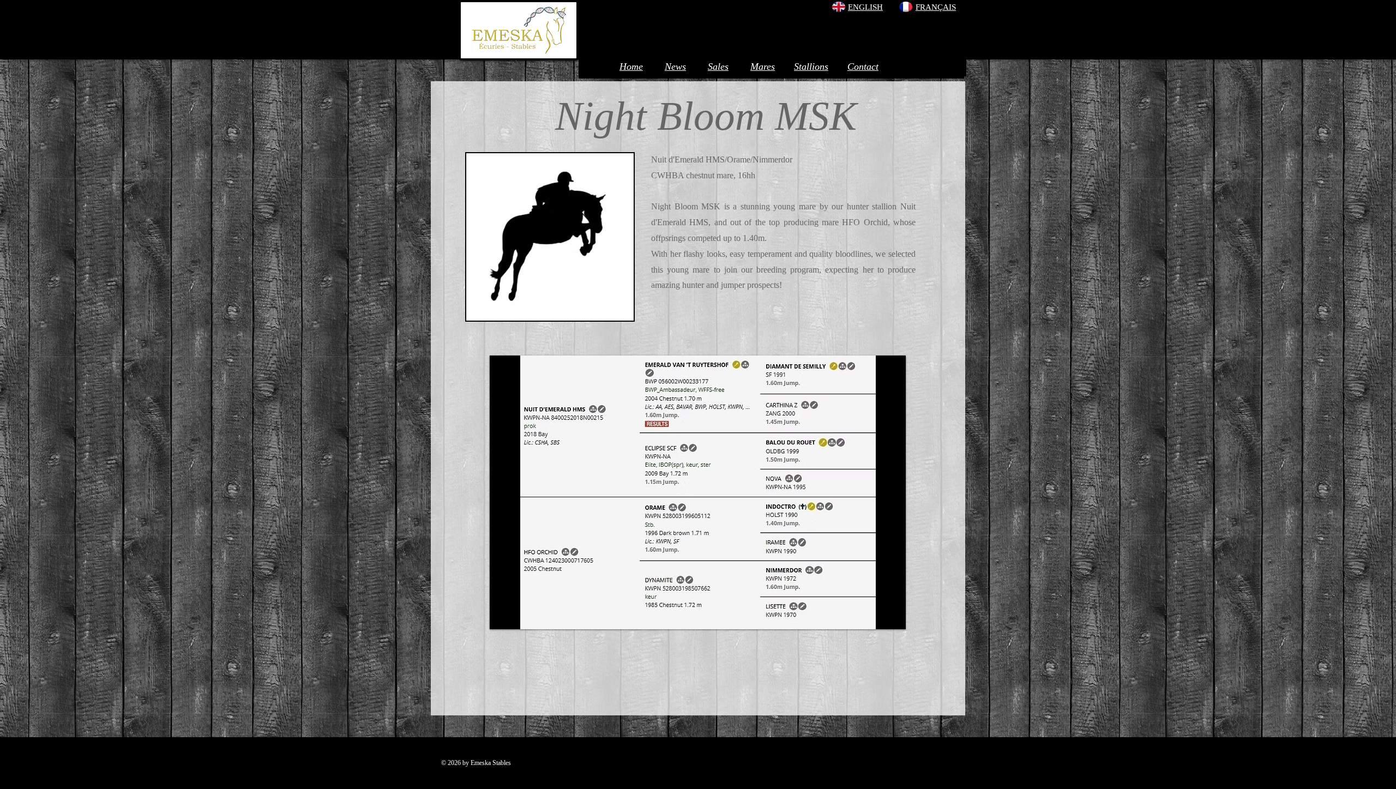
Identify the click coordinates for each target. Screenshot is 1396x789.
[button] (698, 492)
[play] (882, 620)
